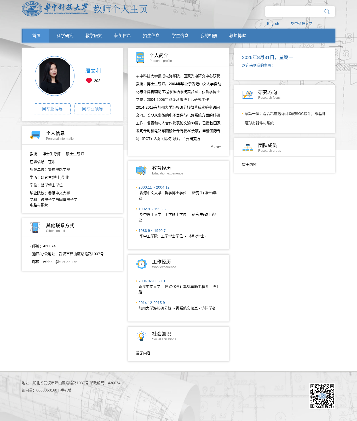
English (273, 23)
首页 (36, 35)
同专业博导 (52, 109)
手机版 (65, 390)
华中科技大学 (302, 23)
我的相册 (208, 35)
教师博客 (237, 35)
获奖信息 (122, 35)
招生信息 (151, 35)
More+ (215, 146)
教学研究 (93, 35)
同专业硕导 (92, 109)
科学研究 (65, 35)
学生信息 (180, 35)
